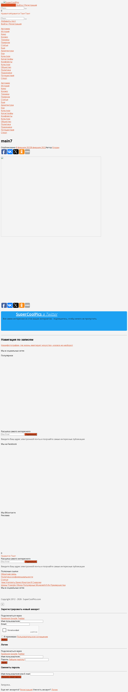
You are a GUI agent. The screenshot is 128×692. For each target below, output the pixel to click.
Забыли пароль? (17, 659)
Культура (5, 56)
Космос (4, 37)
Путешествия (7, 75)
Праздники (6, 72)
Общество (6, 67)
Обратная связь (8, 574)
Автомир (5, 28)
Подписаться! (31, 434)
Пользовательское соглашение (32, 636)
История (5, 31)
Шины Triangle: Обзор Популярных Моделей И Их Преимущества (33, 585)
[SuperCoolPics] (11, 2)
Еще (3, 48)
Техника (5, 39)
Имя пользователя (10, 621)
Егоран (55, 147)
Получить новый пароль (11, 677)
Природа (5, 42)
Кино (3, 34)
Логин (4, 662)
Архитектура (7, 50)
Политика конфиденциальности (17, 576)
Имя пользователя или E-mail (15, 673)
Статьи (4, 45)
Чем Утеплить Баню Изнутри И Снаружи (21, 582)
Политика (6, 70)
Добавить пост (8, 5)
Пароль (13, 659)
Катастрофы (7, 59)
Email (3, 624)
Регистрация (26, 689)
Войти (4, 640)
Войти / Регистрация (26, 5)
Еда (2, 53)
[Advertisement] (64, 270)
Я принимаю (26, 636)
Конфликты (6, 61)
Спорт (4, 78)
